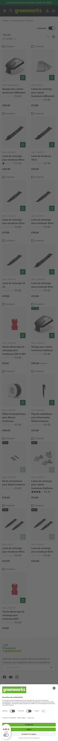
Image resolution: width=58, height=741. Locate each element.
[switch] (6, 735)
